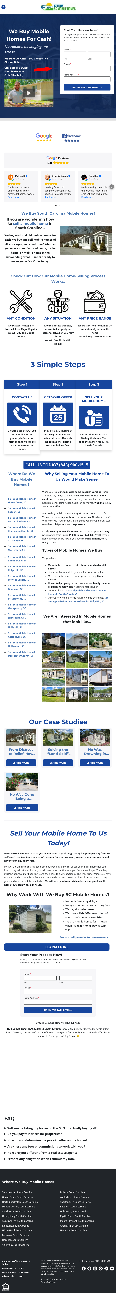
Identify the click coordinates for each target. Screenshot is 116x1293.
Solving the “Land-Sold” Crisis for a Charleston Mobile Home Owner (58, 752)
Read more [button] (14, 197)
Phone (67, 64)
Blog (21, 1276)
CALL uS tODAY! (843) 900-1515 (56, 465)
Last (90, 59)
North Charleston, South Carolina (20, 1201)
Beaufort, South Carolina (73, 1206)
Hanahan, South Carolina (73, 1230)
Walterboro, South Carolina (74, 1197)
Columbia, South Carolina (15, 1244)
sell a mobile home (30, 223)
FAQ (21, 1268)
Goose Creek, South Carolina (17, 1197)
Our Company (9, 1272)
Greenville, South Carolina (74, 1225)
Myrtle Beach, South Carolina (75, 1216)
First (65, 59)
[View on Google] (10, 177)
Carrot (52, 1282)
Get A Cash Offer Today (10, 1263)
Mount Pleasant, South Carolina (77, 1220)
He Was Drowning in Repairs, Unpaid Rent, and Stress (95, 752)
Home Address (71, 74)
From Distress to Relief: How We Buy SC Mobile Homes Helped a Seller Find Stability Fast (21, 752)
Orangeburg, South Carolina (17, 1216)
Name (67, 49)
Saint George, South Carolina (17, 1220)
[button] (4, 186)
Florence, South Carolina (15, 1239)
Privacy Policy (9, 1276)
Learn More (21, 762)
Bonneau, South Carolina (15, 1235)
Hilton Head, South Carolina (17, 1230)
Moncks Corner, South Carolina (18, 1206)
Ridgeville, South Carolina (15, 1225)
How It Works (9, 1268)
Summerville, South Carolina (17, 1192)
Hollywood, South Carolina (74, 1211)
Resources (24, 1272)
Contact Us (24, 1261)
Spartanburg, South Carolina (75, 1201)
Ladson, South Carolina (72, 1192)
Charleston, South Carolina (16, 1211)
